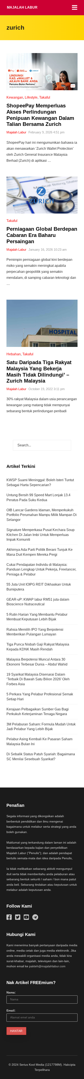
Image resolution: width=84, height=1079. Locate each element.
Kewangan (14, 97)
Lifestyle (31, 97)
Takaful (44, 97)
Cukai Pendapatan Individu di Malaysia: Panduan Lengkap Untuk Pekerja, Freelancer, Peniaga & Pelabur (41, 569)
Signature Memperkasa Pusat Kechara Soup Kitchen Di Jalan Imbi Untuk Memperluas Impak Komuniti (40, 534)
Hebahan (13, 354)
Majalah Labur (22, 7)
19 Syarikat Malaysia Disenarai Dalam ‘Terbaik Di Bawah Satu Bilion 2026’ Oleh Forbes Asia (38, 679)
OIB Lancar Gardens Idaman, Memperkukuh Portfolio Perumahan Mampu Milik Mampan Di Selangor (41, 515)
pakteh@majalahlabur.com (47, 966)
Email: (11, 1010)
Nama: (11, 992)
